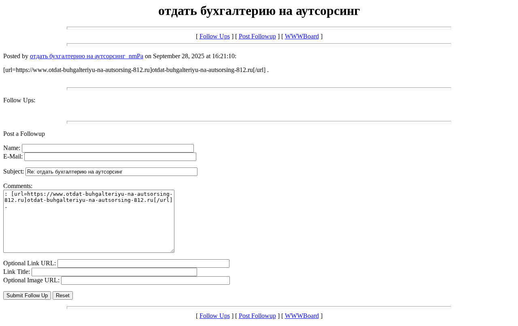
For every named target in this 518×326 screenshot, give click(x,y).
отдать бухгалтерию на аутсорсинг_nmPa (86, 56)
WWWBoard (302, 36)
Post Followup (257, 36)
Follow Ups (215, 36)
